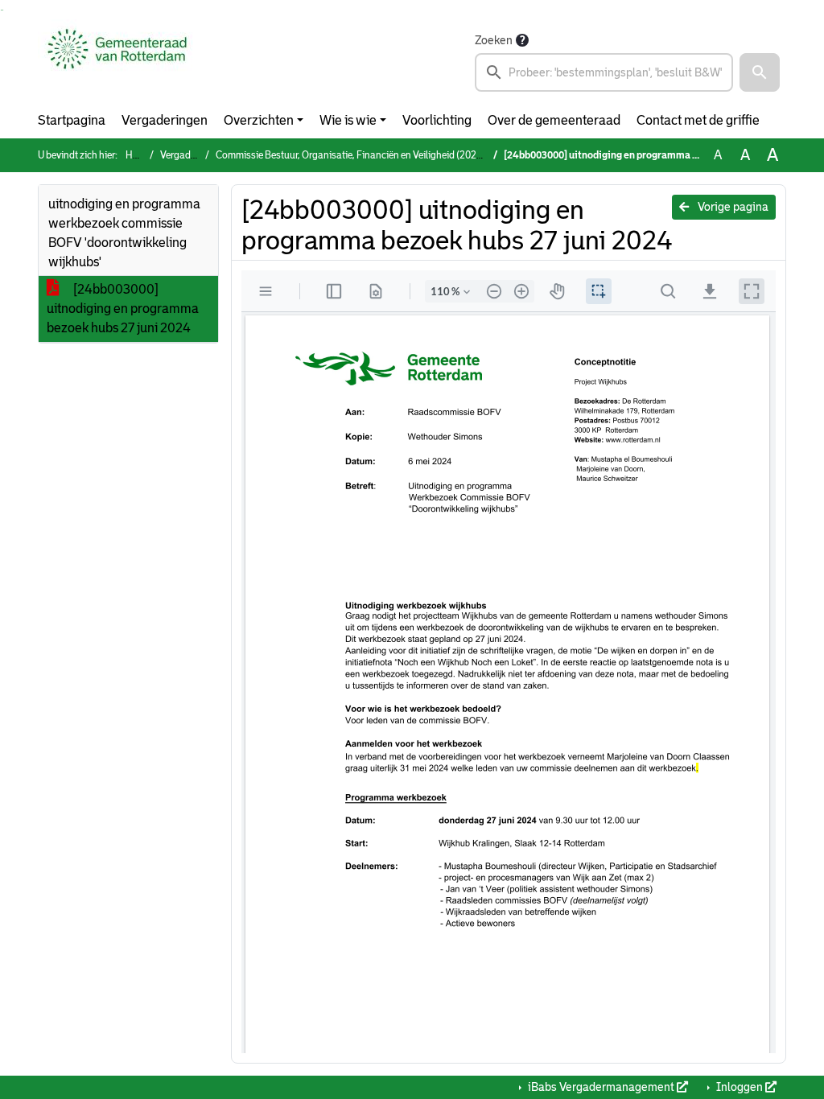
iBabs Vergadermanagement (601, 1086)
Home (138, 155)
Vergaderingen (165, 120)
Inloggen (739, 1086)
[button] (760, 72)
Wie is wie (348, 120)
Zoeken (494, 40)
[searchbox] (604, 72)
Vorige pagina (731, 206)
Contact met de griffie (698, 120)
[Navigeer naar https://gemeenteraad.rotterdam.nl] (117, 61)
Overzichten (259, 120)
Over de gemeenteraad (554, 120)
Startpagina (71, 120)
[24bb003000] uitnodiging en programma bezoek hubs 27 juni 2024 (123, 308)
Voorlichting (437, 120)
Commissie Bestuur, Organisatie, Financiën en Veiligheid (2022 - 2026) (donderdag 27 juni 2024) (420, 155)
